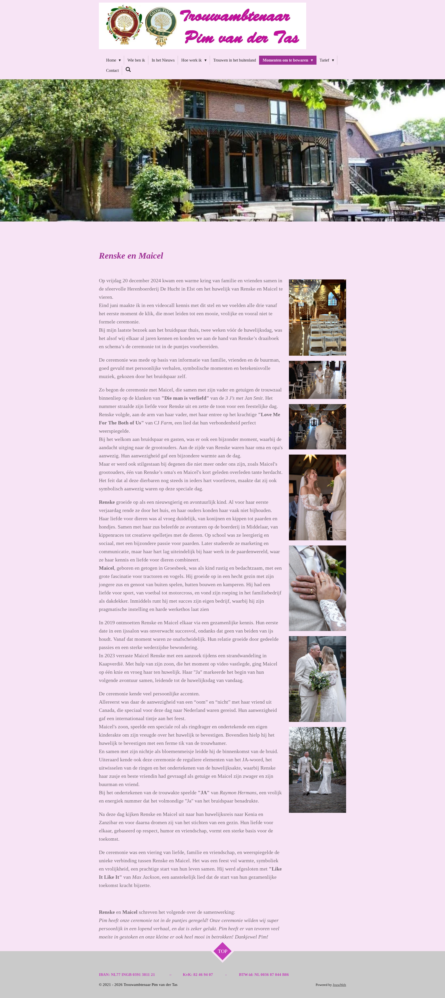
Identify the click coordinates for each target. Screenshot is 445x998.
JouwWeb (339, 985)
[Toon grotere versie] (317, 317)
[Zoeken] (128, 69)
